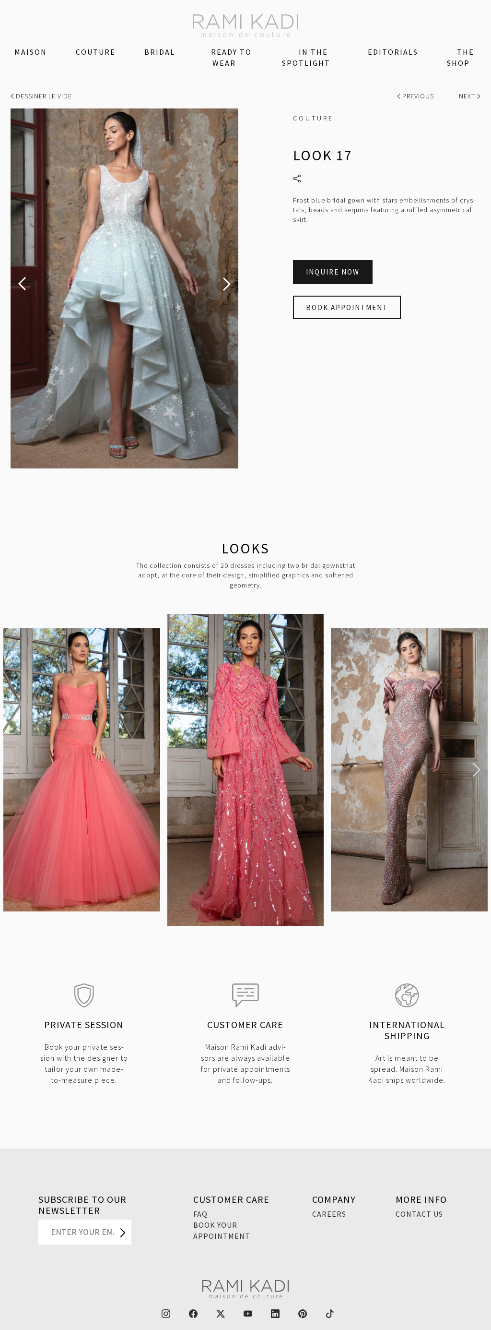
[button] (14, 769)
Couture (96, 52)
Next (468, 96)
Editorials (393, 52)
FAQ (200, 1214)
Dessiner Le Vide (43, 96)
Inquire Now (333, 271)
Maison (30, 52)
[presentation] (22, 284)
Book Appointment (347, 307)
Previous (418, 96)
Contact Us (419, 1214)
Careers (329, 1214)
